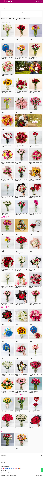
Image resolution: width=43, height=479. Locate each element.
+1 (8, 216)
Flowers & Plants (17, 15)
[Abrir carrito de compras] (41, 1)
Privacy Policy (39, 475)
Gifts (27, 15)
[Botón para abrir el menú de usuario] (39, 1)
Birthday (6, 15)
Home (3, 15)
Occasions (11, 15)
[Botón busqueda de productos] (36, 1)
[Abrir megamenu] (2, 1)
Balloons (23, 15)
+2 (23, 41)
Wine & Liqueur (32, 15)
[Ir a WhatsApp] (42, 470)
